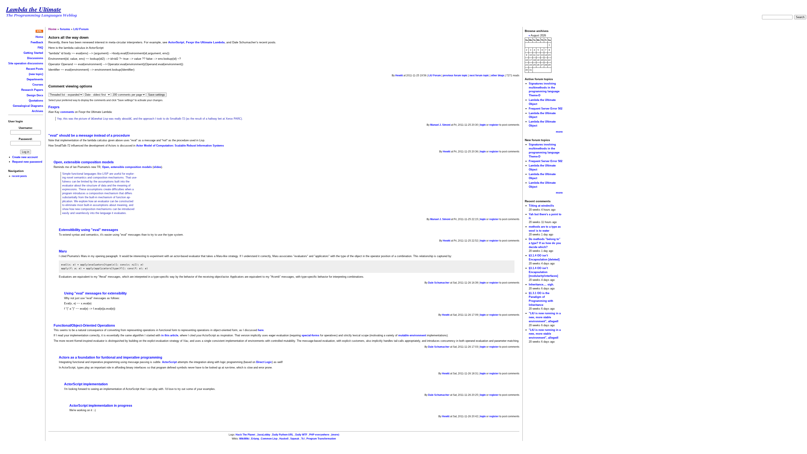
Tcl (303, 438)
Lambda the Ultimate (33, 9)
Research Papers (32, 89)
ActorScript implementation (86, 384)
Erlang (255, 438)
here (261, 330)
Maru (63, 251)
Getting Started (33, 52)
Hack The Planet (245, 434)
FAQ (40, 47)
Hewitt (399, 75)
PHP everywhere (319, 434)
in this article (169, 335)
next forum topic (479, 75)
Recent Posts (34, 68)
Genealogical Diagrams (28, 105)
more (559, 131)
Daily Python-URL (282, 434)
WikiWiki (244, 438)
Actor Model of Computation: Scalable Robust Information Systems (180, 145)
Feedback (37, 42)
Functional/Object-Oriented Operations (84, 325)
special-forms (310, 335)
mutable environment (412, 335)
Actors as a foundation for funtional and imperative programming (110, 357)
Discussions (35, 58)
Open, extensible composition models (84, 162)
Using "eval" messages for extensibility (95, 293)
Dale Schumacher (439, 282)
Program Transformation (321, 438)
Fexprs (53, 107)
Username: (26, 127)
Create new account (25, 157)
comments (67, 112)
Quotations (36, 100)
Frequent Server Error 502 (545, 108)
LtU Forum (80, 29)
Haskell (283, 438)
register (494, 125)
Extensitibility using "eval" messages (88, 230)
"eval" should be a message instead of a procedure (89, 135)
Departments (35, 79)
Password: (25, 139)
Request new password (27, 161)
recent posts (19, 176)
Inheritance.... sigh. (541, 284)
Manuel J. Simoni (440, 125)
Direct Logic (264, 362)
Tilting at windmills (541, 205)
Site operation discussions (25, 63)
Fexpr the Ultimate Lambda (205, 42)
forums (65, 29)
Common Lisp (269, 438)
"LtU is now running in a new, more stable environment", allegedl (545, 317)
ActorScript (176, 42)
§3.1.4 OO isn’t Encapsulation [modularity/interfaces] (543, 272)
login (483, 125)
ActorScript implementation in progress (100, 405)
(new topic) (36, 74)
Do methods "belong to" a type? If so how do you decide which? (545, 243)
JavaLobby (263, 434)
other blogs (497, 75)
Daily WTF (301, 434)
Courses (37, 84)
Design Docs (35, 95)
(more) (335, 434)
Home (39, 36)
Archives (37, 111)
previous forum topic (455, 75)
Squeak (294, 438)
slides (157, 167)
